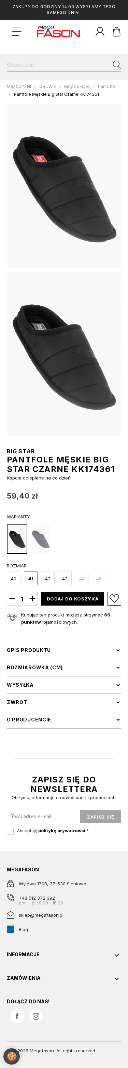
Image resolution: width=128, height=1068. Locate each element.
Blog (23, 929)
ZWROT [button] (17, 702)
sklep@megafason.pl (41, 915)
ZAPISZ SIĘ (100, 817)
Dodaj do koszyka (72, 598)
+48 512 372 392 (37, 898)
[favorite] (114, 599)
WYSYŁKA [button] (20, 685)
